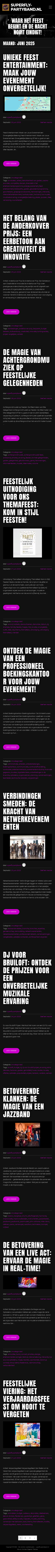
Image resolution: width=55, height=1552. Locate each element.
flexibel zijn (19, 1516)
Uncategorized (16, 178)
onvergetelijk (42, 627)
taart (25, 1522)
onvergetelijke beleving (26, 197)
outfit (5, 630)
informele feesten (9, 463)
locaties (14, 772)
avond (10, 624)
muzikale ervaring (10, 197)
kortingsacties (42, 331)
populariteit (21, 1073)
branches (33, 928)
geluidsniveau (24, 460)
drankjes (6, 627)
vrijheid (6, 1227)
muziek (19, 463)
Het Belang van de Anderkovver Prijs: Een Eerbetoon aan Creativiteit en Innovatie (26, 237)
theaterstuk (24, 1363)
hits (29, 627)
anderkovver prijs (25, 329)
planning (34, 775)
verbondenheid (8, 1365)
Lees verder (12, 164)
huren (34, 1070)
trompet (44, 1224)
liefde (15, 1519)
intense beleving (35, 1357)
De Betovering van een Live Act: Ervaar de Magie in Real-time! (27, 1257)
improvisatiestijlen (20, 1219)
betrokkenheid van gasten (32, 180)
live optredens (11, 1360)
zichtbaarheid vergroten (38, 937)
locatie (34, 627)
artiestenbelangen (33, 764)
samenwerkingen (44, 775)
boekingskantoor (9, 767)
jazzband (6, 1221)
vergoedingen (33, 778)
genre (32, 460)
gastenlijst (28, 1516)
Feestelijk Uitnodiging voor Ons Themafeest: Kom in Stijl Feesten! (21, 500)
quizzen (44, 197)
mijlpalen (26, 1519)
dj (47, 624)
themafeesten (38, 1522)
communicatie (22, 767)
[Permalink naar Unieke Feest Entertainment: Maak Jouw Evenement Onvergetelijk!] (27, 103)
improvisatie (8, 1219)
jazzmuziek (24, 1221)
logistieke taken (23, 772)
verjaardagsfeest (9, 1524)
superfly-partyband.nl (26, 7)
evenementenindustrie (35, 769)
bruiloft (10, 1067)
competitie (15, 183)
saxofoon (28, 1224)
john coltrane (35, 1221)
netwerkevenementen (11, 934)
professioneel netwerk (28, 934)
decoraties (34, 1513)
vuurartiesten (17, 200)
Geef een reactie (46, 122)
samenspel (19, 1224)
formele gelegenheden (40, 458)
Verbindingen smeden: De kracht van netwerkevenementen (26, 811)
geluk (42, 1516)
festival (25, 1357)
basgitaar (17, 1216)
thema (17, 630)
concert (24, 1354)
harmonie (43, 1216)
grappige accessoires (22, 192)
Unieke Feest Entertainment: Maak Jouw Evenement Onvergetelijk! (25, 72)
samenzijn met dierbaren (12, 1522)
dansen (22, 183)
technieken (36, 1224)
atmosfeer (11, 1354)
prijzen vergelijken (9, 334)
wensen (49, 1073)
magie (20, 1360)
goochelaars (8, 192)
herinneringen (36, 192)
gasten (26, 189)
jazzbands (15, 1221)
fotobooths (18, 189)
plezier (37, 197)
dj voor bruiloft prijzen (30, 1067)
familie (13, 627)
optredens (14, 775)
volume (35, 463)
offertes (6, 1073)
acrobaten (12, 180)
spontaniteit (34, 1360)
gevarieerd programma (39, 189)
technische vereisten (19, 778)
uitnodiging (34, 630)
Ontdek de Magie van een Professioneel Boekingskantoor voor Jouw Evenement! (27, 669)
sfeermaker (27, 463)
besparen (36, 329)
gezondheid (7, 1519)
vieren (19, 1524)
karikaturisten (27, 194)
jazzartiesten (44, 1219)
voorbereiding (27, 1524)
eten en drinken (8, 1516)
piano (12, 1224)
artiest (19, 180)
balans (10, 1216)
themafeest (25, 630)
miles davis (45, 1221)
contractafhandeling (37, 767)
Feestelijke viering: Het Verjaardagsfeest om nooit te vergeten (26, 1399)
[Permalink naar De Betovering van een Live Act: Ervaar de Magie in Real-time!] (27, 1282)
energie (27, 186)
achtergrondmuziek (15, 455)
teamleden (7, 778)
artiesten (22, 764)
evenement (34, 186)
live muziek (45, 194)
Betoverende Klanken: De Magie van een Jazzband (23, 1102)
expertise (41, 928)
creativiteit (25, 331)
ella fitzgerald (33, 1216)
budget (16, 1067)
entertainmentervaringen (12, 1357)
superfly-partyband (14, 117)
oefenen (6, 1224)
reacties (26, 1360)
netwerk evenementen (33, 931)
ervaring (22, 458)
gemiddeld (28, 1070)
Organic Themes (32, 1549)
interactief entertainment (12, 194)
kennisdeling (19, 931)
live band (37, 194)
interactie (45, 192)
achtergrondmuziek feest (33, 455)
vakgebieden (8, 937)
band (18, 1354)
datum (43, 624)
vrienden (15, 633)
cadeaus (26, 1513)
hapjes (25, 627)
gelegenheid (13, 460)
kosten (40, 1070)
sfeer (49, 197)
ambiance (7, 458)
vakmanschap (34, 1363)
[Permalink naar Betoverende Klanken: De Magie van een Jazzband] (27, 1134)
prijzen (29, 1073)
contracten (7, 769)
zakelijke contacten (20, 937)
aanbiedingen (13, 329)
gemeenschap (8, 931)
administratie (13, 764)
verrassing (7, 200)
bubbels (17, 624)
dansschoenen (26, 624)
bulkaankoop (15, 331)
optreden (12, 1073)
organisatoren (24, 775)
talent (17, 1363)
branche (25, 928)
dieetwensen (43, 1513)
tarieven (35, 1073)
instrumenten (33, 1219)
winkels (20, 334)
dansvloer (36, 624)
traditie (46, 1522)
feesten (28, 458)
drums (24, 1216)
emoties (15, 458)
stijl (13, 630)
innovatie (33, 331)
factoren (13, 1070)
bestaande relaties (15, 928)
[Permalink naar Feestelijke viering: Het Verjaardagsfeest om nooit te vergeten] (27, 1434)
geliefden (36, 1516)
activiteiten (12, 1513)
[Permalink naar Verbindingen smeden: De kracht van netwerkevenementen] (27, 847)
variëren (42, 1073)
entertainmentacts (19, 769)
